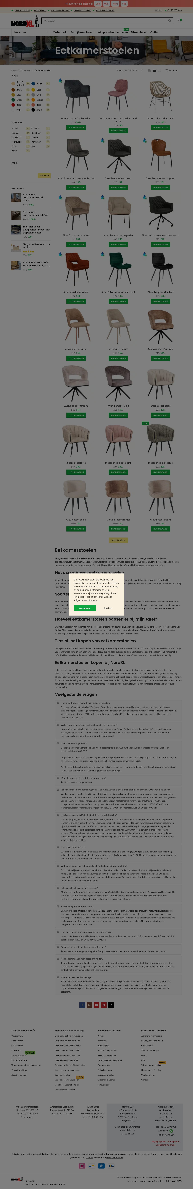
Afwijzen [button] (108, 608)
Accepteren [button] (84, 608)
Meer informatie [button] (89, 600)
